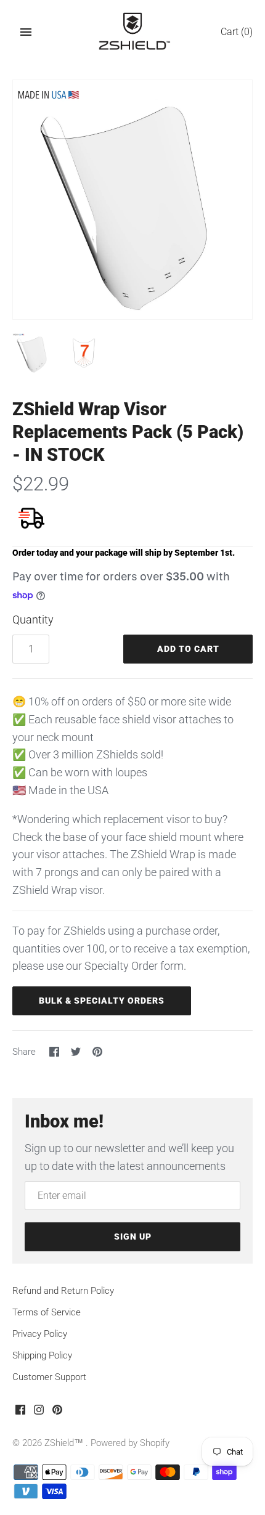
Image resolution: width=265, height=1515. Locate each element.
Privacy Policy (39, 1333)
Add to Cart (188, 649)
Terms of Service (46, 1312)
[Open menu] (25, 32)
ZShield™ (65, 1442)
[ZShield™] (132, 32)
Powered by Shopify (130, 1442)
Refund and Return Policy (63, 1290)
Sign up (133, 1236)
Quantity (33, 619)
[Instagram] (39, 1413)
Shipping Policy (42, 1355)
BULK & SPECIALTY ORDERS (102, 1000)
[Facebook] (20, 1413)
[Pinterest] (57, 1413)
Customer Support (49, 1377)
